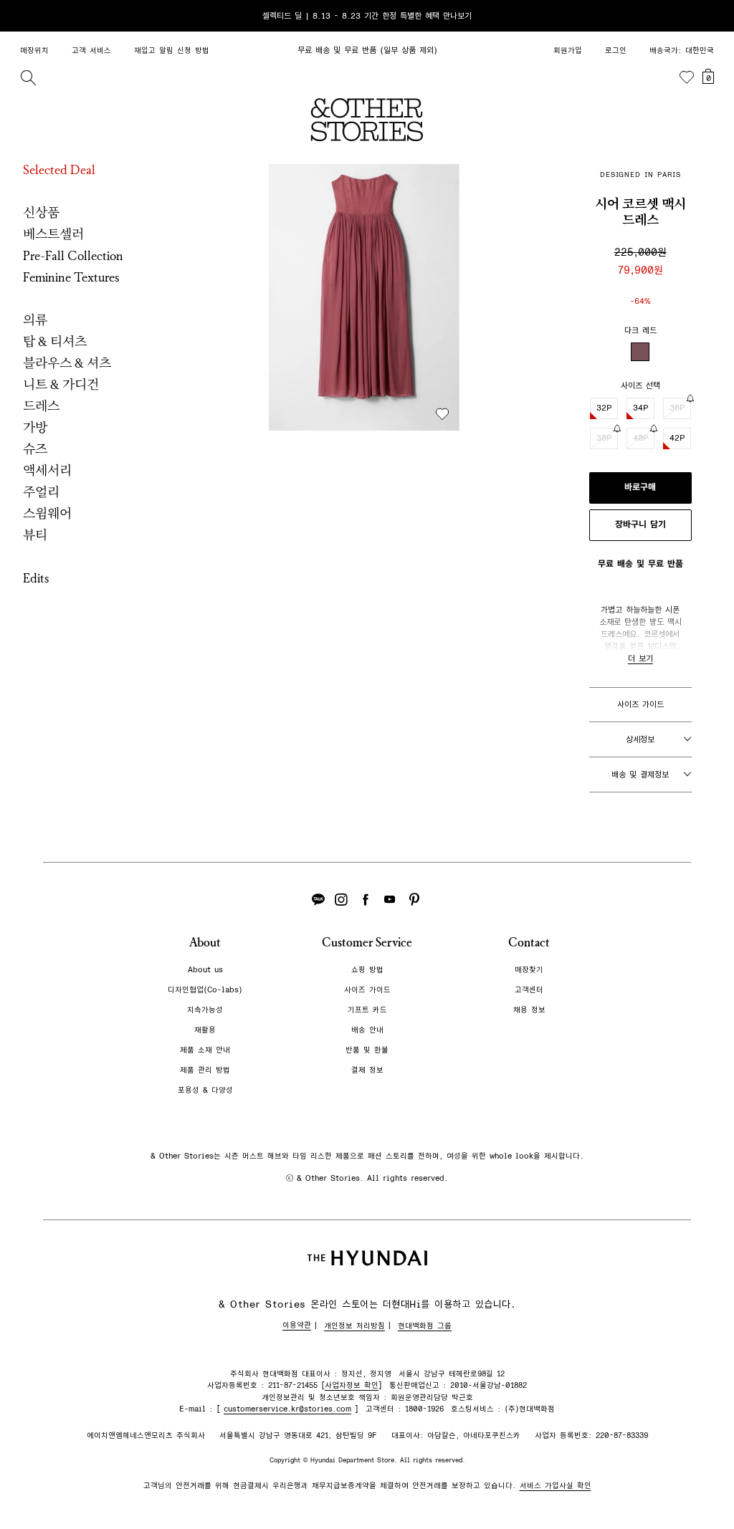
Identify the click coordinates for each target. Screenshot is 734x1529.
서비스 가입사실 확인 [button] (555, 1486)
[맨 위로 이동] (707, 1473)
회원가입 (567, 50)
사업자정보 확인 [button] (351, 1385)
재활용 (205, 1030)
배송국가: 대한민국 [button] (681, 50)
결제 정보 (367, 1070)
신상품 (41, 213)
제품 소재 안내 (205, 1050)
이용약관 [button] (296, 1325)
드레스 (41, 406)
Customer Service (367, 942)
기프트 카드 (367, 1010)
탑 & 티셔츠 (55, 342)
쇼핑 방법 (367, 970)
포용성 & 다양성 (205, 1090)
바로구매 (640, 487)
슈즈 (35, 449)
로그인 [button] (615, 50)
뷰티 (35, 535)
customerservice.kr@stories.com (287, 1409)
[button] (364, 297)
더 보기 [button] (640, 658)
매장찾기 (529, 970)
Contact (529, 942)
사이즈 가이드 (640, 704)
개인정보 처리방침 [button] (354, 1326)
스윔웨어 (47, 514)
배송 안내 (367, 1030)
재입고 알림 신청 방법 (171, 50)
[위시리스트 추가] (442, 414)
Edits (36, 578)
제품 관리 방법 (205, 1070)
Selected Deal (59, 170)
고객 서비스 (91, 50)
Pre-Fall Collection (73, 256)
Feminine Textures (71, 277)
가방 (35, 428)
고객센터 (529, 990)
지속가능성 (205, 1010)
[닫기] (710, 16)
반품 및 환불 (367, 1050)
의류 (35, 320)
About (205, 942)
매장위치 (34, 50)
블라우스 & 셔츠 (67, 363)
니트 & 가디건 (61, 385)
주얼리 (41, 492)
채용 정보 (529, 1010)
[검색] (28, 77)
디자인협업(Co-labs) (205, 990)
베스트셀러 (53, 234)
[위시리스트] (686, 77)
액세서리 (47, 471)
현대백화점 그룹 (425, 1326)
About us (205, 970)
